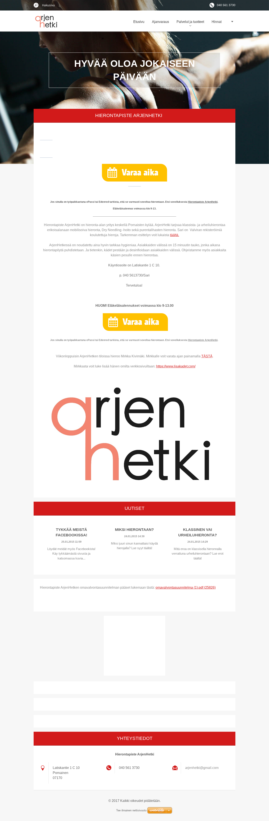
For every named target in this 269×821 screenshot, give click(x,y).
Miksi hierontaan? (134, 530)
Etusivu (138, 22)
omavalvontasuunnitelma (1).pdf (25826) (186, 587)
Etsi (36, 5)
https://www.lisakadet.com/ (175, 366)
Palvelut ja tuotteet (190, 22)
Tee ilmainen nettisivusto (131, 810)
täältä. (174, 235)
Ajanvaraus (160, 22)
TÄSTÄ (206, 356)
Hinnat (217, 22)
